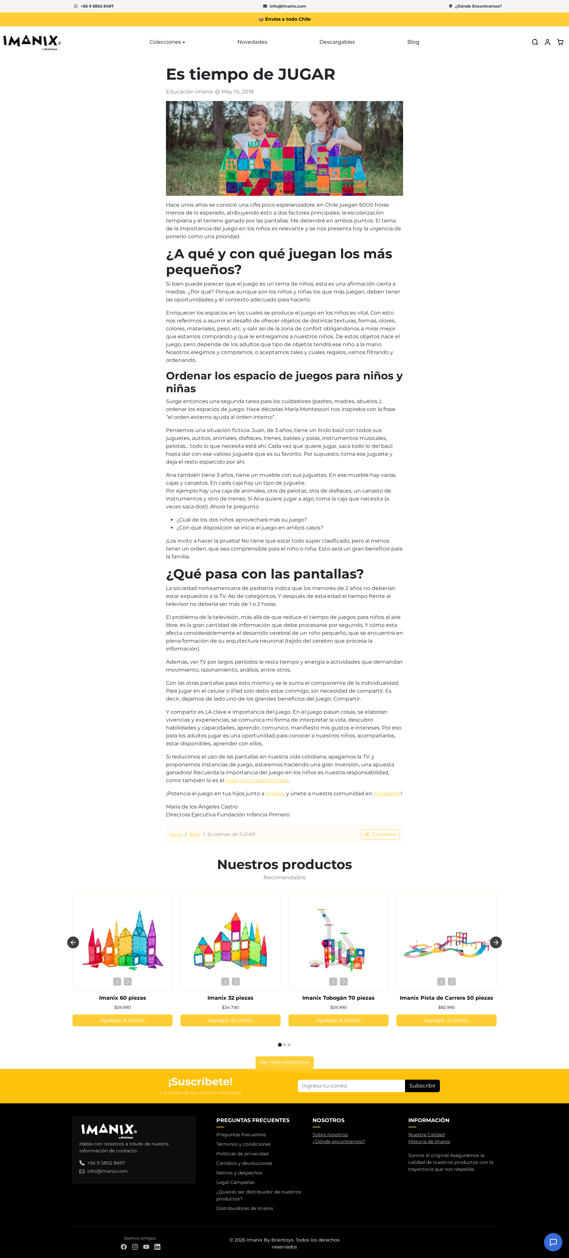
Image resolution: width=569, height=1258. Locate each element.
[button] (535, 42)
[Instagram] (135, 1247)
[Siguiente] (127, 981)
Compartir (384, 834)
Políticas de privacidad (242, 1154)
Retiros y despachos (239, 1173)
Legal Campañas (235, 1182)
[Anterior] (117, 981)
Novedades (252, 42)
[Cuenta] (547, 42)
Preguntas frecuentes (241, 1135)
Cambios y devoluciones (244, 1163)
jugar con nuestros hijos (256, 780)
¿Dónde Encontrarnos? (478, 6)
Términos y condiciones (243, 1144)
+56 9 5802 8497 (97, 6)
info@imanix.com (288, 6)
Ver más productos (285, 1062)
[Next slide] (496, 942)
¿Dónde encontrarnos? (338, 1141)
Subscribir (422, 1086)
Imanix (275, 793)
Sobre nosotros (330, 1135)
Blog (413, 42)
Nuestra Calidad (426, 1135)
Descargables (337, 42)
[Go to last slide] (73, 942)
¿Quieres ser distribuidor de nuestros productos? (258, 1195)
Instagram (387, 793)
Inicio (176, 834)
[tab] (280, 1045)
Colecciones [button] (165, 42)
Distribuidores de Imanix (244, 1208)
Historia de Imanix (429, 1141)
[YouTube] (146, 1247)
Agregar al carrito (122, 1020)
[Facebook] (123, 1247)
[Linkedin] (157, 1247)
